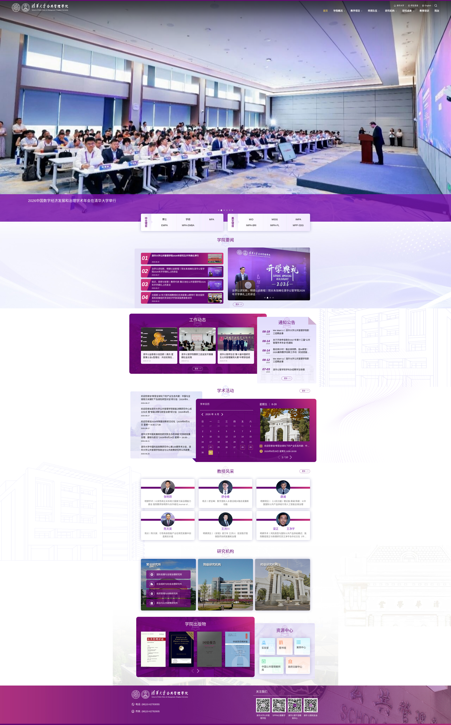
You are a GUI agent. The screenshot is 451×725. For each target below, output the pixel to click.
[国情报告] (209, 649)
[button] (265, 297)
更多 (237, 304)
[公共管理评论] (153, 649)
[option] (225, 111)
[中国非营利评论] (237, 649)
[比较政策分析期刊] (181, 649)
